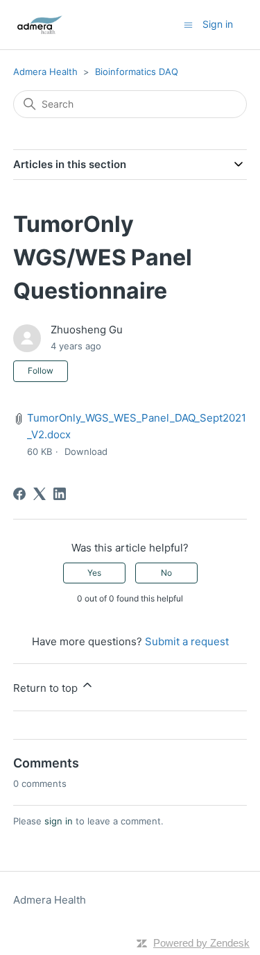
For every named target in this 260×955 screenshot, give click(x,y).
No (166, 572)
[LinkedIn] (59, 494)
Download (85, 451)
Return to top (46, 688)
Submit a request (187, 641)
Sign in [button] (217, 24)
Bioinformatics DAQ (136, 71)
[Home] (39, 25)
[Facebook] (19, 494)
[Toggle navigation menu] (188, 24)
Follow (40, 370)
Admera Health (45, 71)
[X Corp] (39, 494)
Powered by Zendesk (201, 943)
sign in (58, 821)
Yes (94, 572)
